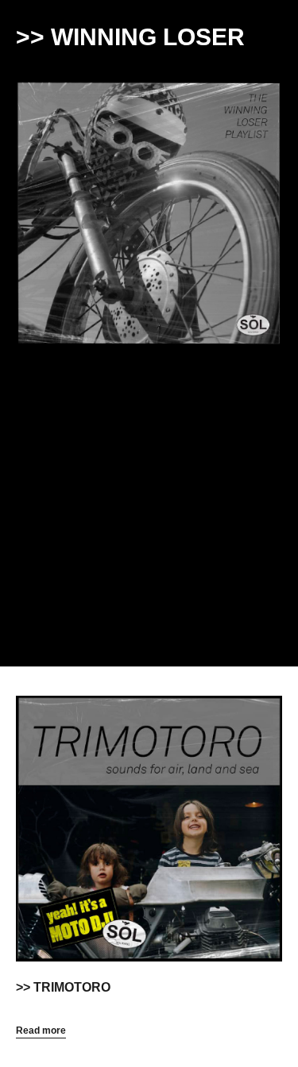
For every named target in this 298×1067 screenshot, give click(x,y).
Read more (41, 1030)
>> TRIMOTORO (63, 987)
